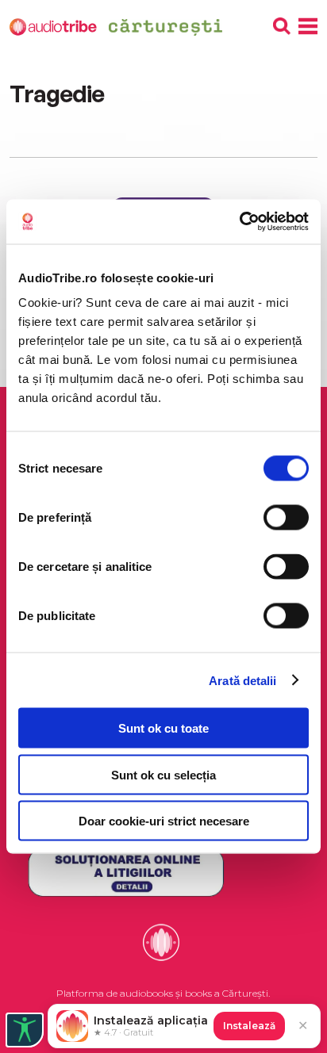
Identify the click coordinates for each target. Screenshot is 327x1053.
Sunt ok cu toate (163, 728)
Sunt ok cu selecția (163, 774)
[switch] (286, 517)
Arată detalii (242, 680)
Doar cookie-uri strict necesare (164, 821)
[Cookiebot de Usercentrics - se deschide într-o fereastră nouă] (239, 222)
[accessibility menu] (25, 1030)
